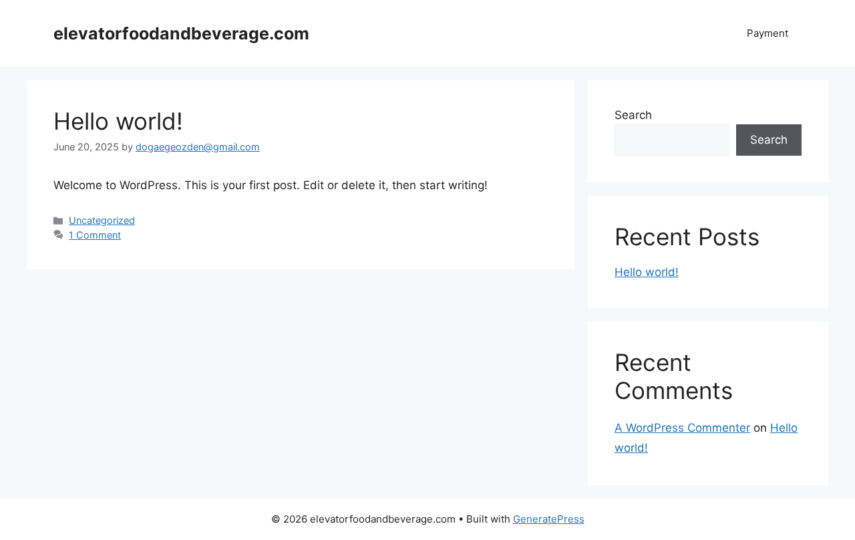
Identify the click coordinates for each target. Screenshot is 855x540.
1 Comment (95, 235)
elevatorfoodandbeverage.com (181, 33)
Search (633, 115)
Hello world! (118, 121)
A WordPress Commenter (682, 427)
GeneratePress (548, 519)
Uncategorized (102, 220)
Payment (767, 33)
